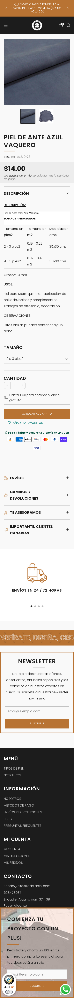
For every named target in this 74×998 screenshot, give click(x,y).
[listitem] (37, 8)
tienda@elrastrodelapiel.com (27, 886)
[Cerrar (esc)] (67, 914)
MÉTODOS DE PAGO (19, 805)
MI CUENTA (12, 849)
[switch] (9, 992)
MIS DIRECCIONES (17, 856)
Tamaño (13, 347)
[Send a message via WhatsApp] (65, 989)
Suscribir (37, 986)
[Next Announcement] (67, 8)
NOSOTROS (12, 775)
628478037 (12, 892)
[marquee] (37, 638)
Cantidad (15, 378)
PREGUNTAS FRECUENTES (23, 825)
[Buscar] (68, 25)
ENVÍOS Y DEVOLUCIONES (23, 812)
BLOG (8, 819)
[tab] (31, 606)
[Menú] (6, 25)
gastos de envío (20, 176)
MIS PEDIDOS (13, 862)
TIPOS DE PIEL (13, 768)
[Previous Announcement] (6, 8)
